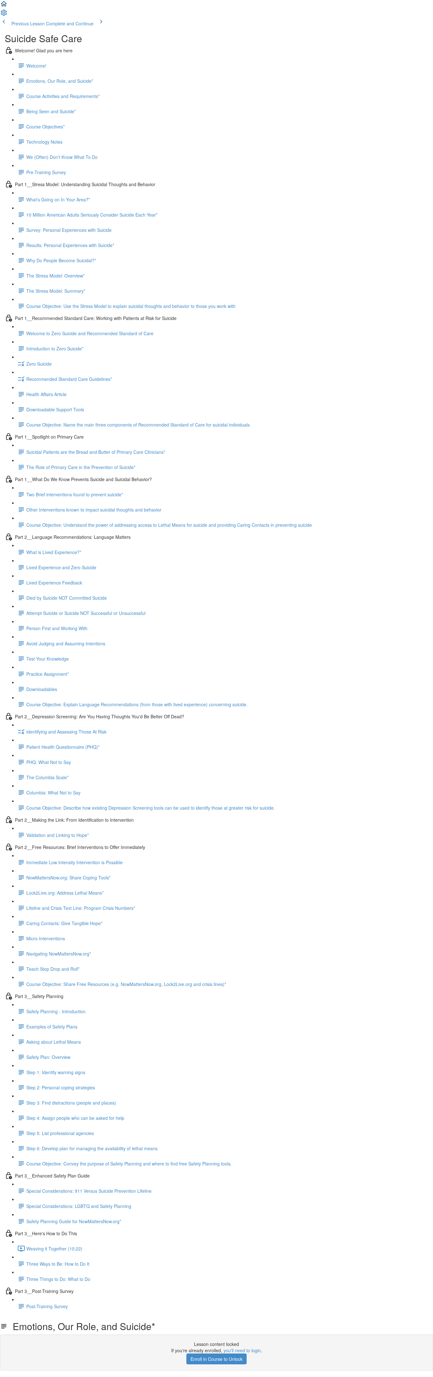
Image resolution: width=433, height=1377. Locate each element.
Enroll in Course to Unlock (216, 1359)
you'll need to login (242, 1350)
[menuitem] (4, 14)
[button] (4, 6)
